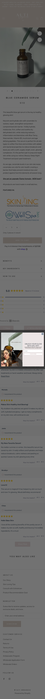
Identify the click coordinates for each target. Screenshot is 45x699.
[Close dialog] (42, 334)
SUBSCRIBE (33, 354)
